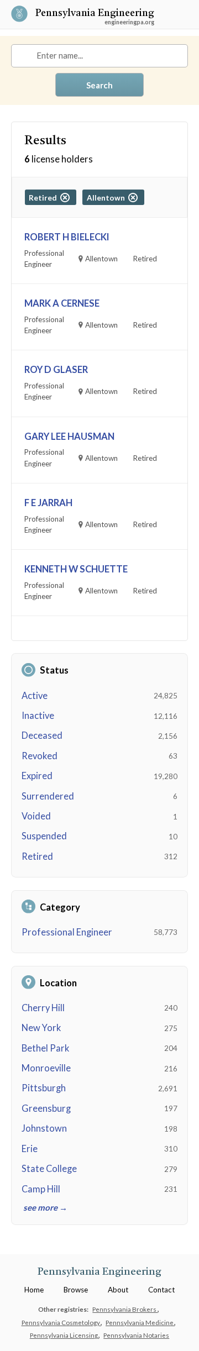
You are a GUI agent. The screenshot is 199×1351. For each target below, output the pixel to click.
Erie (30, 1148)
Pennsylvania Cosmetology (61, 1322)
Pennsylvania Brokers (125, 1309)
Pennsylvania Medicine (140, 1322)
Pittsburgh (44, 1088)
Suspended (44, 836)
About (118, 1289)
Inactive (38, 715)
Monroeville (46, 1068)
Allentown (107, 197)
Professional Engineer (67, 932)
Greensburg (46, 1108)
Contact (161, 1289)
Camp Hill (41, 1189)
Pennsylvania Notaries (136, 1335)
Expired (37, 775)
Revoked (39, 755)
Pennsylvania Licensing (64, 1335)
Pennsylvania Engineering (94, 14)
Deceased (42, 735)
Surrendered (48, 796)
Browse (76, 1289)
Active (35, 695)
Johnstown (44, 1128)
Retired (37, 856)
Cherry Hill (43, 1007)
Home (34, 1289)
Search (99, 85)
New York (41, 1027)
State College (49, 1168)
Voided (36, 816)
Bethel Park (45, 1048)
